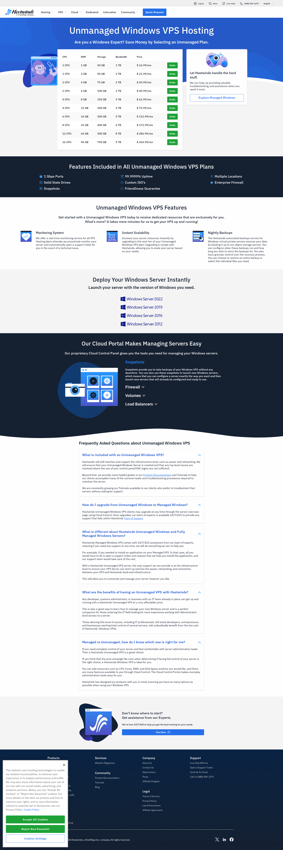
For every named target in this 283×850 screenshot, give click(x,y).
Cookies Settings (35, 838)
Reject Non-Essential (35, 829)
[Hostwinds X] (215, 840)
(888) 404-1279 (251, 3)
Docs (215, 3)
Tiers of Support (133, 518)
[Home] (19, 12)
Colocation (109, 12)
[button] (154, 12)
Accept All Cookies (35, 819)
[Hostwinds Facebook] (230, 840)
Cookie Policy (31, 809)
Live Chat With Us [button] (199, 762)
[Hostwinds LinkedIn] (222, 840)
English (267, 3)
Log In (201, 3)
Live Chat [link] (231, 3)
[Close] (64, 765)
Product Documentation (157, 475)
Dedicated (92, 12)
